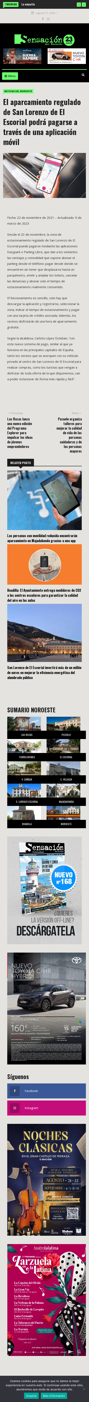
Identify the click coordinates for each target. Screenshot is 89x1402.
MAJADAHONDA (66, 801)
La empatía (28, 4)
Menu (11, 76)
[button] (79, 5)
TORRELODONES (27, 757)
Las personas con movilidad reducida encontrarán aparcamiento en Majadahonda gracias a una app (42, 538)
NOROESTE (66, 824)
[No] (84, 1389)
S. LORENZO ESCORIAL (27, 801)
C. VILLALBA (66, 779)
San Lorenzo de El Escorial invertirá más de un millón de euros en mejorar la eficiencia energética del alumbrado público (44, 672)
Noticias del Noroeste (18, 91)
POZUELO (66, 735)
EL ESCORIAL (66, 757)
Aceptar (31, 1395)
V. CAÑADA (27, 779)
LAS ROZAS (26, 735)
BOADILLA (27, 824)
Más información (54, 1395)
